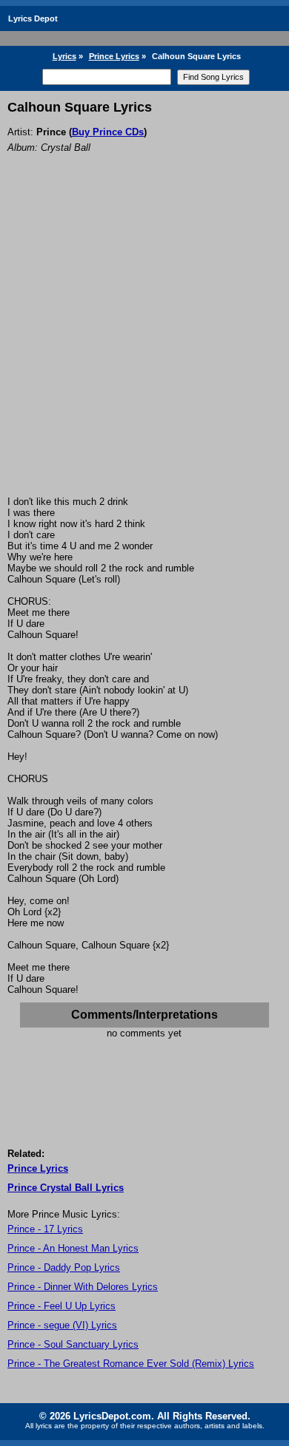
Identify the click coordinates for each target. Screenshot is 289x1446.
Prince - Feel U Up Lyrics (61, 1305)
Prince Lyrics (114, 56)
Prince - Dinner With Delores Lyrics (82, 1286)
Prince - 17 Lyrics (45, 1229)
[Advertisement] (144, 344)
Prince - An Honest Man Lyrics (73, 1248)
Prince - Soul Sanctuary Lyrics (73, 1344)
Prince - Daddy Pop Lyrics (63, 1267)
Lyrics (64, 56)
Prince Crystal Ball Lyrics (65, 1187)
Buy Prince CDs (108, 132)
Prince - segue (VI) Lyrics (62, 1325)
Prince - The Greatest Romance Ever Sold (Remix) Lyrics (130, 1363)
